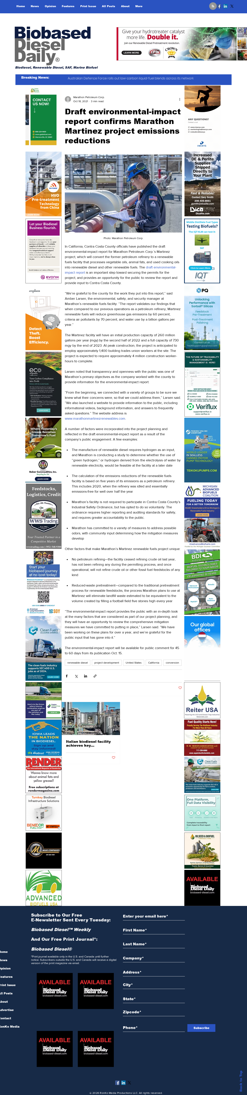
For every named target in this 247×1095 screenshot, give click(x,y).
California (153, 662)
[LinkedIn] (225, 6)
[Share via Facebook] (67, 676)
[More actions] (179, 99)
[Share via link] (95, 676)
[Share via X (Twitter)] (76, 676)
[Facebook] (219, 6)
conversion (172, 662)
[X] (232, 6)
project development (106, 662)
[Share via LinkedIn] (85, 676)
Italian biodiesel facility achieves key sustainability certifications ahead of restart (88, 743)
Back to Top (241, 1081)
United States (134, 662)
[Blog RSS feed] (213, 6)
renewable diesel (77, 662)
